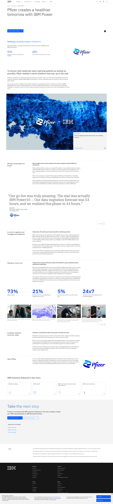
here (87, 498)
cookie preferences (56, 497)
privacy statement (52, 499)
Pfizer (33, 358)
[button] (103, 1)
